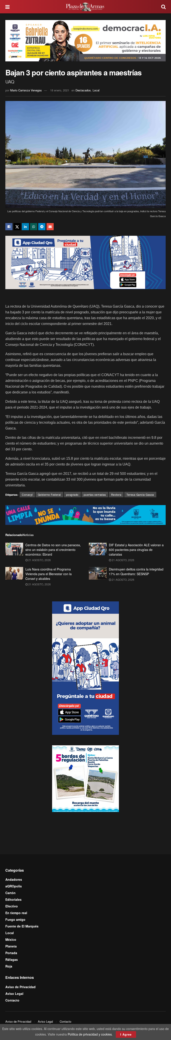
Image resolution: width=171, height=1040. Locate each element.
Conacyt (27, 494)
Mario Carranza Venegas (26, 90)
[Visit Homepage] (85, 6)
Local (96, 90)
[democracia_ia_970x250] (85, 40)
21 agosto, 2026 (39, 560)
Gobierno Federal (49, 494)
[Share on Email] (50, 226)
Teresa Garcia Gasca (140, 494)
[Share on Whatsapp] (33, 226)
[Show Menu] (7, 6)
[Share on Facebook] (8, 226)
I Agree (126, 1034)
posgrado (72, 494)
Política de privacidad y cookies (90, 1034)
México (10, 939)
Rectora (116, 494)
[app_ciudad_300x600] (85, 667)
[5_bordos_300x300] (85, 778)
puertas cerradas (95, 494)
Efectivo (11, 906)
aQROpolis (13, 886)
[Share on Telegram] (41, 226)
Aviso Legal (14, 993)
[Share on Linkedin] (25, 226)
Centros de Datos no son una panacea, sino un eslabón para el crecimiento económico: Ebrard (53, 549)
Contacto (12, 1000)
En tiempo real (16, 913)
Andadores (13, 879)
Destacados (83, 90)
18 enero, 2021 (59, 90)
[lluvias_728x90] (85, 514)
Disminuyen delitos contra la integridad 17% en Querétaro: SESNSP (136, 571)
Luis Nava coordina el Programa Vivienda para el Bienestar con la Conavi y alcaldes (48, 574)
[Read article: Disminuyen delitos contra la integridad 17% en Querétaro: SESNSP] (98, 573)
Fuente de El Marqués (22, 926)
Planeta (11, 946)
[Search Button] (163, 6)
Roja (8, 966)
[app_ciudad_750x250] (85, 262)
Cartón (10, 893)
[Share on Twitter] (17, 226)
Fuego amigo (15, 919)
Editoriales (13, 899)
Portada (11, 953)
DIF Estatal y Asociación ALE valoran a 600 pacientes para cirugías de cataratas (136, 549)
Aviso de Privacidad (20, 987)
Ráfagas (11, 959)
